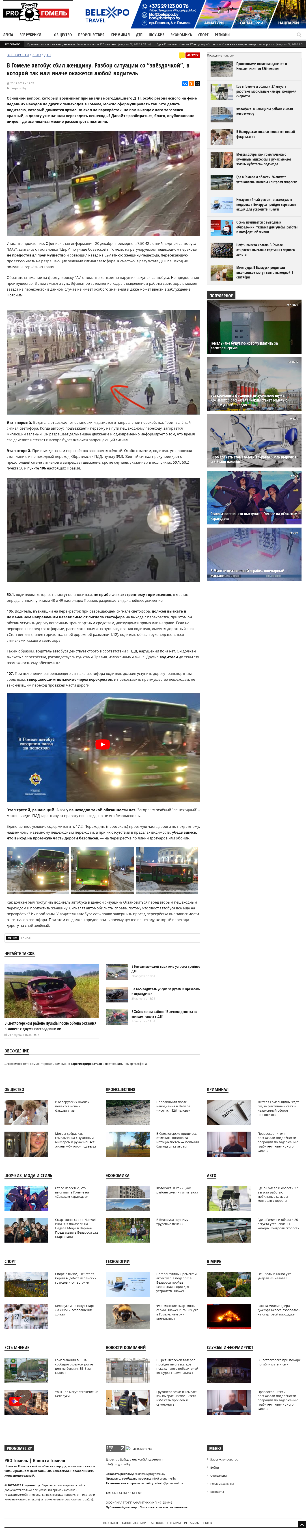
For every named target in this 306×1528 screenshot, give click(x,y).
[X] (197, 83)
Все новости (18, 55)
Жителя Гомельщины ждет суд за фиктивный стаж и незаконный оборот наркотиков (278, 1108)
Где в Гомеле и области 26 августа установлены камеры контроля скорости (266, 179)
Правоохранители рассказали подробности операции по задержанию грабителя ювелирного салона (278, 1142)
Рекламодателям (222, 1484)
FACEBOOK (157, 1523)
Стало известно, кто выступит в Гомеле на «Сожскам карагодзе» (254, 516)
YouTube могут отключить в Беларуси (76, 1394)
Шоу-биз (156, 34)
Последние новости (220, 55)
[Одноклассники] (191, 83)
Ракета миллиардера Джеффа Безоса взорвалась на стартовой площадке (279, 1310)
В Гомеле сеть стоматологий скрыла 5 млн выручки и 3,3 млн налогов (253, 459)
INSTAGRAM (192, 1523)
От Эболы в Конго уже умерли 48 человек (274, 1276)
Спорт (203, 34)
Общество (63, 34)
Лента (8, 34)
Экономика (181, 34)
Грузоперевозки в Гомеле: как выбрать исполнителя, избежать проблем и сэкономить (176, 1398)
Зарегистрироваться (224, 1459)
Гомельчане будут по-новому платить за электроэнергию (244, 345)
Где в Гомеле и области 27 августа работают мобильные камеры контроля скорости (215, 44)
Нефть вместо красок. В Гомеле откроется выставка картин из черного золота (265, 249)
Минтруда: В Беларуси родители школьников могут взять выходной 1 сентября (264, 272)
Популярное (221, 296)
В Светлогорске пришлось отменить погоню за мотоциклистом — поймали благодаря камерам (177, 1139)
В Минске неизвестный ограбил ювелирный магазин (247, 573)
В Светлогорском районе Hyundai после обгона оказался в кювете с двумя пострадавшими (50, 1025)
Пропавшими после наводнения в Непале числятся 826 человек (71, 44)
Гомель (26, 938)
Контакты (217, 1492)
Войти (214, 1467)
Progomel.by (18, 88)
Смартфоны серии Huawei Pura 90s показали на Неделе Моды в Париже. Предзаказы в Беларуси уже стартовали (76, 1228)
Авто (36, 55)
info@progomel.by (118, 1464)
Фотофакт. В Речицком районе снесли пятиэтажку (264, 111)
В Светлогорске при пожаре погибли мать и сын (279, 1362)
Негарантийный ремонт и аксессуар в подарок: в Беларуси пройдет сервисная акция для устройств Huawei (266, 204)
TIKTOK (207, 1523)
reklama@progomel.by (150, 1474)
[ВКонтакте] (185, 83)
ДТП (139, 34)
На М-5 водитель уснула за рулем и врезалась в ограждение (165, 991)
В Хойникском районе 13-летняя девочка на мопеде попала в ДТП (164, 1014)
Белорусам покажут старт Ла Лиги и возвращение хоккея (75, 1310)
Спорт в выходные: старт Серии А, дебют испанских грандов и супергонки (75, 1278)
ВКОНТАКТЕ (111, 1523)
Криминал (120, 34)
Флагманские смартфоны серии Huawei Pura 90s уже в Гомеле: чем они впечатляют (177, 1312)
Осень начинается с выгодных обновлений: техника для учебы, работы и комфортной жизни (266, 227)
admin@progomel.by (169, 1483)
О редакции (218, 1476)
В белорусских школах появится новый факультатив (265, 134)
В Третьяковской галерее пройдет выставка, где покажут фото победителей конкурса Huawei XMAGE (177, 1366)
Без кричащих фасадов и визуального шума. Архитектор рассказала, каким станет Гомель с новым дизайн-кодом (249, 400)
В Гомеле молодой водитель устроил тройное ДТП (165, 969)
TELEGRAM (174, 1523)
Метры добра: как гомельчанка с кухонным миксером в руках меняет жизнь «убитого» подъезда (263, 159)
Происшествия (91, 34)
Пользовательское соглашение (163, 1507)
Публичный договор (121, 1507)
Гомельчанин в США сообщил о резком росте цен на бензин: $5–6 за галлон (74, 1366)
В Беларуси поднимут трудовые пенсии (173, 1221)
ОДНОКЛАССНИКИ (134, 1523)
